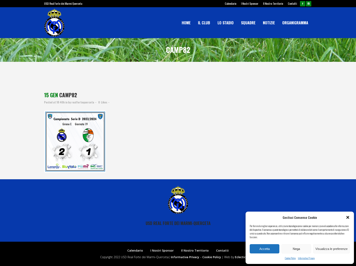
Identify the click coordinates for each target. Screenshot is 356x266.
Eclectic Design (245, 257)
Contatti (292, 3)
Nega (296, 249)
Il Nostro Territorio (273, 3)
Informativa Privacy (306, 258)
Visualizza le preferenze (331, 249)
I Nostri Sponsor (249, 3)
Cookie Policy (290, 258)
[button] (348, 217)
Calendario (230, 3)
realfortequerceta (82, 102)
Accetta (264, 249)
